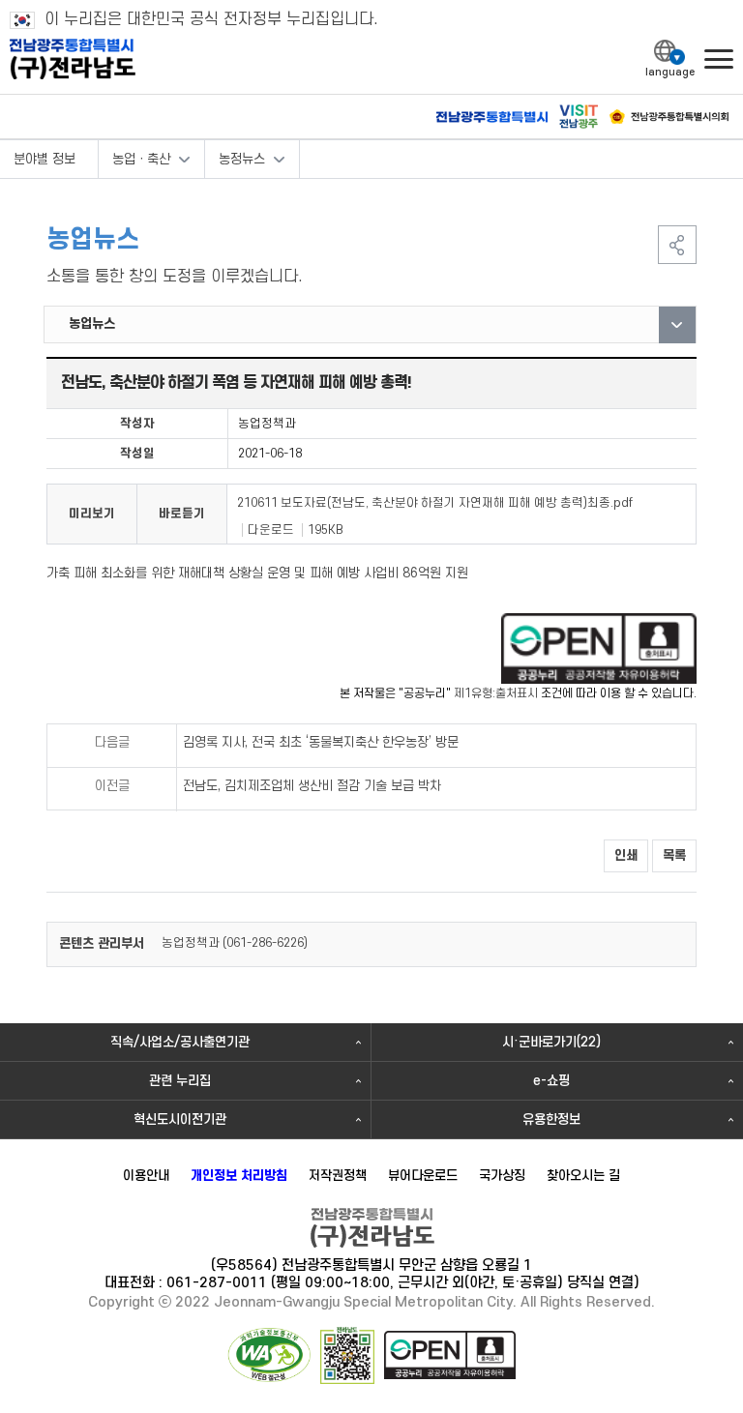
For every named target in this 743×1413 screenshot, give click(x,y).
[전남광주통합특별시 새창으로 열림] (492, 117)
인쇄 (626, 855)
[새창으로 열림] (599, 647)
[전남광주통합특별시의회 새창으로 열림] (668, 116)
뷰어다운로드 (423, 1175)
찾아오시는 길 (583, 1175)
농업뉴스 (92, 323)
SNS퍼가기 (677, 244)
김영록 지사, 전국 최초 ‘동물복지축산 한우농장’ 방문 (321, 742)
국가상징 (502, 1175)
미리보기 (92, 513)
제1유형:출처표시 (496, 693)
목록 (674, 855)
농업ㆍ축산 (141, 159)
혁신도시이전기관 (180, 1119)
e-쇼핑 (551, 1081)
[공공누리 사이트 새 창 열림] (450, 1355)
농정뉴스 (242, 159)
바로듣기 (182, 513)
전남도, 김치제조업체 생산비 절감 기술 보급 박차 (312, 786)
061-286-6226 (265, 943)
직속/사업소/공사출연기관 (180, 1042)
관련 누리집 (180, 1081)
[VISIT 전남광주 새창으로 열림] (578, 116)
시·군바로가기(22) (551, 1042)
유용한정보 (551, 1119)
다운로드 (271, 530)
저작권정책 (338, 1175)
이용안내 (146, 1175)
